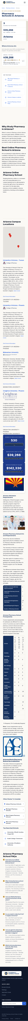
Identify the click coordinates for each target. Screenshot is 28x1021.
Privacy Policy (5, 1018)
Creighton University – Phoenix (13, 391)
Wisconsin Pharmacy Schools (12, 822)
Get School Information (9, 296)
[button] (10, 236)
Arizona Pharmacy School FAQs (14, 102)
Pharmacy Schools (10, 8)
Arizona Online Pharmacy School (14, 91)
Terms (11, 1018)
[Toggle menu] (24, 2)
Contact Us (17, 1018)
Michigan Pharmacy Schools (11, 809)
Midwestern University (10, 352)
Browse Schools (6, 987)
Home (3, 8)
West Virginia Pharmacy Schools (13, 816)
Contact (4, 995)
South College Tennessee (15, 838)
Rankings (4, 989)
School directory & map (8, 1007)
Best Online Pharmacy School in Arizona (15, 85)
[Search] (24, 1003)
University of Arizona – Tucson (13, 260)
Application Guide (6, 992)
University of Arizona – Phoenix (13, 305)
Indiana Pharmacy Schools (13, 804)
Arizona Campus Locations (14, 97)
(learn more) (17, 291)
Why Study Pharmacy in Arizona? (14, 79)
